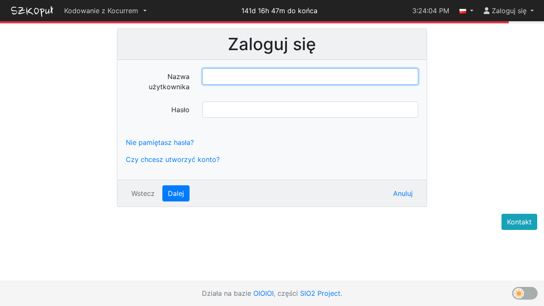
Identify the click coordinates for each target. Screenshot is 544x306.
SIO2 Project (320, 293)
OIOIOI (263, 293)
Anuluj (403, 193)
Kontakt (519, 222)
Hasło (180, 109)
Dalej (176, 193)
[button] (105, 10)
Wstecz (143, 193)
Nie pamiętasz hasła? (160, 142)
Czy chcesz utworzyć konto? (173, 159)
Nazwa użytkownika (169, 81)
